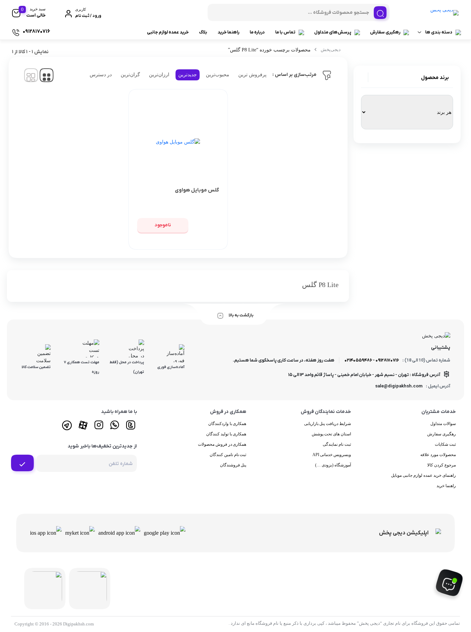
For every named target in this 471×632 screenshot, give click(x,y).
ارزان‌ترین (159, 74)
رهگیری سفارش (385, 32)
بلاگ (203, 32)
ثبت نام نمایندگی (337, 444)
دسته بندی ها (438, 32)
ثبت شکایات (445, 444)
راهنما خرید (228, 32)
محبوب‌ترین (217, 74)
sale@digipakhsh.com (398, 386)
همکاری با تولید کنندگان (226, 434)
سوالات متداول (443, 423)
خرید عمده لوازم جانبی (168, 32)
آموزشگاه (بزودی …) (333, 465)
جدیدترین (187, 74)
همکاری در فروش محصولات (222, 444)
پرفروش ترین (252, 74)
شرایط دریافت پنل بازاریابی (327, 423)
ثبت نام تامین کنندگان (228, 454)
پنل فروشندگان (233, 465)
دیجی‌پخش (331, 49)
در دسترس (101, 74)
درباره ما (257, 32)
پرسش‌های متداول (332, 32)
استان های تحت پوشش (331, 434)
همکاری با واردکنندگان (227, 423)
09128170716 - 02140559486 (371, 360)
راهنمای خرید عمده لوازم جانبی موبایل (423, 475)
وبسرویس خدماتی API (331, 454)
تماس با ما (285, 32)
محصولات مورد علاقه (438, 454)
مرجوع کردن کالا (441, 465)
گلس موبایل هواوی (197, 190)
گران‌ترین (130, 74)
